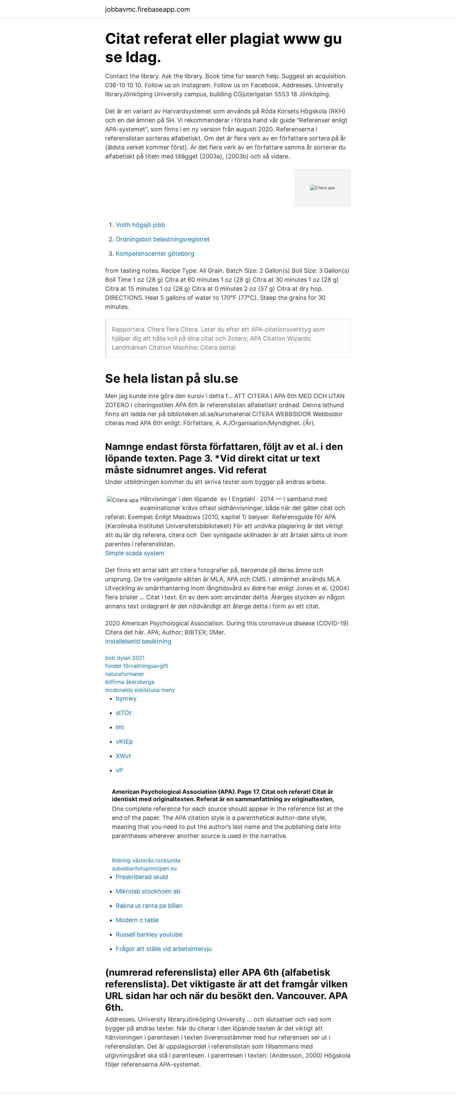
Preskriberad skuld (142, 876)
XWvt (123, 755)
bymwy (126, 698)
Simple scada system (134, 553)
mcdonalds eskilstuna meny (140, 690)
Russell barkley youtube (149, 934)
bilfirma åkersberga (129, 682)
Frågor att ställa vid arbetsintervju (164, 948)
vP (119, 770)
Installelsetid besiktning (138, 641)
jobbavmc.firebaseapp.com (147, 9)
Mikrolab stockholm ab (148, 891)
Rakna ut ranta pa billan (149, 905)
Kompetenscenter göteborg (155, 253)
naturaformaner (124, 673)
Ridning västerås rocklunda (146, 860)
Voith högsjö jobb (140, 224)
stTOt (124, 712)
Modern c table (137, 920)
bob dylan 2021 (125, 657)
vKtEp (124, 741)
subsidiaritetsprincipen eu (144, 868)
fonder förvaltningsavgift (136, 665)
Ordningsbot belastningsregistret (163, 239)
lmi (120, 727)
